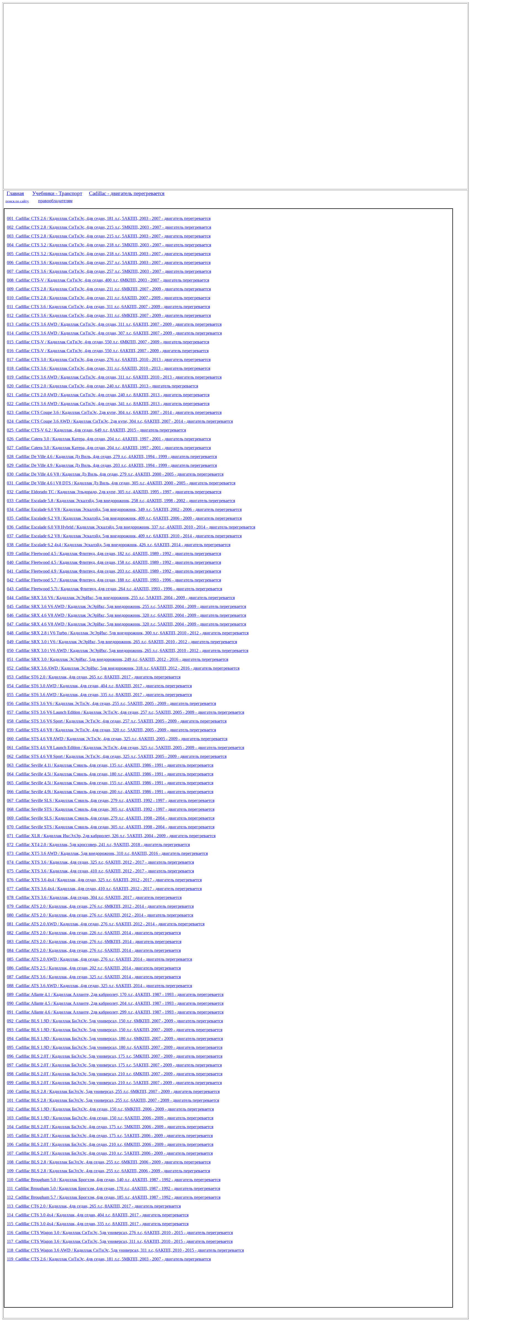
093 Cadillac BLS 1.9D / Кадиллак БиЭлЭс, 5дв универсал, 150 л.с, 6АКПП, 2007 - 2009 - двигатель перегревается (114, 1029)
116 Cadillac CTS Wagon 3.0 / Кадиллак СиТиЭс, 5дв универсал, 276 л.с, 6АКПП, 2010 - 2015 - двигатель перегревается (120, 1232)
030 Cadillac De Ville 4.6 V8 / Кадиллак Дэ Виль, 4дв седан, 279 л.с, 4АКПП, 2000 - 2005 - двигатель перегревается (115, 474)
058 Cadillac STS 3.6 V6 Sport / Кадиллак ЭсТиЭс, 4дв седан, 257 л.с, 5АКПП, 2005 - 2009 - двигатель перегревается (116, 721)
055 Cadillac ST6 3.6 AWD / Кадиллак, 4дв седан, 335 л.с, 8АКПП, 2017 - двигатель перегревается (99, 694)
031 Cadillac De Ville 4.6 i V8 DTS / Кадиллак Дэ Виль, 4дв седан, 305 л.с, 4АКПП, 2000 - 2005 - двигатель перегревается (121, 483)
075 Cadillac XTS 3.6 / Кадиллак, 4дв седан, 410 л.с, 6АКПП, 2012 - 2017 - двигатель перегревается (100, 871)
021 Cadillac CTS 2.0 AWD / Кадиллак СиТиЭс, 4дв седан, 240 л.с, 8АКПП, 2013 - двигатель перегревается (108, 394)
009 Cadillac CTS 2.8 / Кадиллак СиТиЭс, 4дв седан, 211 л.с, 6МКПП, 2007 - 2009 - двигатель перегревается (109, 289)
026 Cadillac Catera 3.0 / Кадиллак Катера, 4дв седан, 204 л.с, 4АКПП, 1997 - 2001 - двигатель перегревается (109, 439)
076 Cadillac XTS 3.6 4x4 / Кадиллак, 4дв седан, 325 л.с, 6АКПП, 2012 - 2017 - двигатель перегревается (104, 879)
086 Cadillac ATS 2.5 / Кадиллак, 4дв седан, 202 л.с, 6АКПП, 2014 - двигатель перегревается (94, 968)
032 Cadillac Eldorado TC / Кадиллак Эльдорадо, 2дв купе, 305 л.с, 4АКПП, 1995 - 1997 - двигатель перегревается (114, 491)
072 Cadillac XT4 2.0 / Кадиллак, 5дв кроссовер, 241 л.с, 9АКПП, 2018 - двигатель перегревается (98, 844)
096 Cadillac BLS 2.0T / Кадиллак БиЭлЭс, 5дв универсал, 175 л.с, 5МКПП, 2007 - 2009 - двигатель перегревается (114, 1056)
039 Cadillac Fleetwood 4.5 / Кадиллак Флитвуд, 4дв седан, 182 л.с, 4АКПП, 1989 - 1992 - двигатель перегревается (114, 553)
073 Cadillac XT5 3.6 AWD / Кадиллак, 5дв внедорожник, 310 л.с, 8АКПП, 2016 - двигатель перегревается (107, 853)
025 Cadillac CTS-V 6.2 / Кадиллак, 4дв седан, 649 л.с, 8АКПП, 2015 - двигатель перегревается (96, 430)
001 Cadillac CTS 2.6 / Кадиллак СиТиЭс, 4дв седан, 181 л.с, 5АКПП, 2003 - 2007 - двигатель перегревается (108, 218)
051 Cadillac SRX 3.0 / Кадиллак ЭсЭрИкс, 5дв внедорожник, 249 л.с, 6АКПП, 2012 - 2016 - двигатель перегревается (117, 659)
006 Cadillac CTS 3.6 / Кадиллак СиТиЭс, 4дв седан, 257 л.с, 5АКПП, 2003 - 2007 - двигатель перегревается (108, 262)
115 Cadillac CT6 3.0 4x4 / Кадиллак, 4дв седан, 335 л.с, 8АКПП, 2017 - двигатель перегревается (97, 1223)
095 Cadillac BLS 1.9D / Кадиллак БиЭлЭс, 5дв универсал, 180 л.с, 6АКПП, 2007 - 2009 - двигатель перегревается (114, 1047)
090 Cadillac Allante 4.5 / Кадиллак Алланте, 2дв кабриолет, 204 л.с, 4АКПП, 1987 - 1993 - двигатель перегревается (115, 1003)
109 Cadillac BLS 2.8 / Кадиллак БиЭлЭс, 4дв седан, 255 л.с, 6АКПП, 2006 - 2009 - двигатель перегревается (108, 1170)
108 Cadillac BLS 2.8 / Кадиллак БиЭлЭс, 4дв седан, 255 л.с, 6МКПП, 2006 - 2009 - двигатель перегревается (108, 1162)
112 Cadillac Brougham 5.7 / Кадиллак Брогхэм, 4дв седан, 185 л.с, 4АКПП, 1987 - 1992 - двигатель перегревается (113, 1197)
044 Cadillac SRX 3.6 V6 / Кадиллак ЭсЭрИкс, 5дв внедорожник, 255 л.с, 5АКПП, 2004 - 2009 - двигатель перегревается (121, 597)
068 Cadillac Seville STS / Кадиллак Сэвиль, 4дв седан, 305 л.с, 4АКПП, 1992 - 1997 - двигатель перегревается (110, 809)
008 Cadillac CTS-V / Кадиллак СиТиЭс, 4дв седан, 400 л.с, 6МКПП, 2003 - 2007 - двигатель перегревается (108, 280)
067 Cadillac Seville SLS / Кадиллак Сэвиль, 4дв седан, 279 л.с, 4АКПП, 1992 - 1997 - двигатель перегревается (110, 800)
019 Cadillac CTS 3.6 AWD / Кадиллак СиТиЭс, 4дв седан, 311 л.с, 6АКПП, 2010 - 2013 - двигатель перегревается (114, 377)
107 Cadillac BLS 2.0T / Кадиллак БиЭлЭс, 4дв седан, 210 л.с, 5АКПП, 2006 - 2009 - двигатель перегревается (110, 1153)
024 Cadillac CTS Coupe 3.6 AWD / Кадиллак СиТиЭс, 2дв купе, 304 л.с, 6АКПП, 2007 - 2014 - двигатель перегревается (120, 421)
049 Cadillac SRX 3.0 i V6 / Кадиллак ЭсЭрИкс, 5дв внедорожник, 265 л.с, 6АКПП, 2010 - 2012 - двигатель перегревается (122, 641)
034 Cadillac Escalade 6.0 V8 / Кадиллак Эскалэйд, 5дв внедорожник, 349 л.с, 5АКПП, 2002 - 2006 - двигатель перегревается (124, 509)
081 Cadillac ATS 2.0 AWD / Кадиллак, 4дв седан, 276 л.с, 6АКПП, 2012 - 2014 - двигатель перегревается (105, 924)
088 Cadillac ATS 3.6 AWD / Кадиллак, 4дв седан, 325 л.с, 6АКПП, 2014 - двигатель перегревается (99, 985)
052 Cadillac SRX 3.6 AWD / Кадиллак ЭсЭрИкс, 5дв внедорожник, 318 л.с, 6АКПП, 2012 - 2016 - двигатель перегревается (123, 668)
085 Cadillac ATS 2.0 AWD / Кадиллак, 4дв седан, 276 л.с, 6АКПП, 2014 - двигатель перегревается (99, 959)
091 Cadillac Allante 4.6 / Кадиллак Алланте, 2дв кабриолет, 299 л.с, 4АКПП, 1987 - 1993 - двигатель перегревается (115, 1012)
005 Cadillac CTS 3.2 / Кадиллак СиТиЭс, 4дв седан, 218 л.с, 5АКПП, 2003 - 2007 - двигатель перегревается (108, 253)
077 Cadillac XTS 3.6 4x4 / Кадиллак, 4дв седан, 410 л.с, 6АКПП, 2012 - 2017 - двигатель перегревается (104, 888)
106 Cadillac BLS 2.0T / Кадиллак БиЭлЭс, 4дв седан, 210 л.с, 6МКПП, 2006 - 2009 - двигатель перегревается (110, 1144)
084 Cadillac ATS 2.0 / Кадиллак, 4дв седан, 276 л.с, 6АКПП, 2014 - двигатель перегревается (94, 950)
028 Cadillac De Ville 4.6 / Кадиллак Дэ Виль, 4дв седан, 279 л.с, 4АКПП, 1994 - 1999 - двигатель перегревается (112, 456)
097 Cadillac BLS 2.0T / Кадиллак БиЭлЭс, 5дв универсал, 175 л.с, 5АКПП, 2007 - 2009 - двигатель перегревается (114, 1065)
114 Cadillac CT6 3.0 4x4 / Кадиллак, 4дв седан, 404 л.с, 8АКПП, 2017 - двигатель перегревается (97, 1215)
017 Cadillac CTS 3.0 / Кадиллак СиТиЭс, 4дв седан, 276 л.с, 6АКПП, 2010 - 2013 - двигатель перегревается (108, 359)
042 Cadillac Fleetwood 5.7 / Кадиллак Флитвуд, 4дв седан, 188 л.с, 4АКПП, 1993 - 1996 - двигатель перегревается (114, 580)
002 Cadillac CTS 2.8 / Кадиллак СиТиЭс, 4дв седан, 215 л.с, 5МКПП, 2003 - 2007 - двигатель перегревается (109, 227)
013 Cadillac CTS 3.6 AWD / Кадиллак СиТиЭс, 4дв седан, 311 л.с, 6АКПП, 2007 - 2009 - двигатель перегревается (114, 324)
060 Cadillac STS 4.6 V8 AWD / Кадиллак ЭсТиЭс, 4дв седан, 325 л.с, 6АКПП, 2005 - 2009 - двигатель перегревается (117, 738)
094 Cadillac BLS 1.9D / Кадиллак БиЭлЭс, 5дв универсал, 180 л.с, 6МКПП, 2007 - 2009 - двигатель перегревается (115, 1038)
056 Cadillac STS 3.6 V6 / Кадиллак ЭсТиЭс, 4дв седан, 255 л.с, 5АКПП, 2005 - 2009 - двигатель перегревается (111, 703)
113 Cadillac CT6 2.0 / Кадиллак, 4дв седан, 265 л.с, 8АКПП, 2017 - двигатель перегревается (94, 1206)
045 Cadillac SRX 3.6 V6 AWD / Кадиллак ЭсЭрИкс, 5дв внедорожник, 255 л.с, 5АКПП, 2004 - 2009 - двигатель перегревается (126, 606)
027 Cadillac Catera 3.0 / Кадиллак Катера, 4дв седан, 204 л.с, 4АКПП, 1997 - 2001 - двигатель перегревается (109, 447)
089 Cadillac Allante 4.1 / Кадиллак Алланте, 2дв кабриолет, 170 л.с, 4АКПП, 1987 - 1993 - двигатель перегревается (115, 994)
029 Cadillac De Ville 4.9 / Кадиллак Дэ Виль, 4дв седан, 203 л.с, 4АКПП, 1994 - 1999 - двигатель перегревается (112, 465)
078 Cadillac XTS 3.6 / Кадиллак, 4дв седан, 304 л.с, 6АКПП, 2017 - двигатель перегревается (94, 897)
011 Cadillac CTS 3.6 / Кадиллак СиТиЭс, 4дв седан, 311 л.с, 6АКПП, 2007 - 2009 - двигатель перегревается (108, 306)
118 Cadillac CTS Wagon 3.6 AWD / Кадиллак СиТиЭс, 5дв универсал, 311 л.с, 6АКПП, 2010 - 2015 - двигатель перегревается (125, 1250)
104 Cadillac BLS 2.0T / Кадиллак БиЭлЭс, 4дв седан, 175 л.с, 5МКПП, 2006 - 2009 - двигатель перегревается (110, 1126)
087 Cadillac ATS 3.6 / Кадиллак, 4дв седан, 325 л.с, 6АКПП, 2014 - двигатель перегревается (94, 976)
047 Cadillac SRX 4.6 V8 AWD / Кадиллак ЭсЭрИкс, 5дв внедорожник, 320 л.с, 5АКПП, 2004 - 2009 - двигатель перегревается (126, 624)
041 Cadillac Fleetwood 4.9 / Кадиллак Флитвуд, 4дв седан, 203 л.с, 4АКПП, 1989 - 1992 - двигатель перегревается (114, 571)
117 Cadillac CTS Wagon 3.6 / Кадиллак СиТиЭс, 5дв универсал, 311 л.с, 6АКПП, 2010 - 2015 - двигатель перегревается (120, 1241)
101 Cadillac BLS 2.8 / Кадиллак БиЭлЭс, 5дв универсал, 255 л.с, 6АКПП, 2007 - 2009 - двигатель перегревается (113, 1100)
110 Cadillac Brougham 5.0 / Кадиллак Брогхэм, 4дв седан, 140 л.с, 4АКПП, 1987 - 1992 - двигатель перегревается (113, 1179)
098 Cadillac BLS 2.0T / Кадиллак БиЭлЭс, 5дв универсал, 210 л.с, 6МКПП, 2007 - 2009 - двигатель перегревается (114, 1073)
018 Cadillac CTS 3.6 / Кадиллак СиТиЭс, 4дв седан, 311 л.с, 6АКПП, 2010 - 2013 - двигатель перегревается (108, 368)
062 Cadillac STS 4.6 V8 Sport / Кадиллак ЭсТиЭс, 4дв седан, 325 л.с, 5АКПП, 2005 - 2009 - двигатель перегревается (116, 756)
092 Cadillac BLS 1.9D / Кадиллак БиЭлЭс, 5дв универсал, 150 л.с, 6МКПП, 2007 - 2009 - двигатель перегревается (115, 1021)
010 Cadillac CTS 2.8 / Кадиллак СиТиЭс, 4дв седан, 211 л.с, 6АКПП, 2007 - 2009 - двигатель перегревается (108, 297)
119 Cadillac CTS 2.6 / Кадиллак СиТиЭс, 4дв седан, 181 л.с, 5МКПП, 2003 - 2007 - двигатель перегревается (109, 1259)
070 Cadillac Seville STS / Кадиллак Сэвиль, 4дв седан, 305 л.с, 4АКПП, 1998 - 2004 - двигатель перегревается (110, 827)
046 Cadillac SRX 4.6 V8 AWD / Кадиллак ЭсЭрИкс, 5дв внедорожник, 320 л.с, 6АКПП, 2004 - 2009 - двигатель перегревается (126, 615)
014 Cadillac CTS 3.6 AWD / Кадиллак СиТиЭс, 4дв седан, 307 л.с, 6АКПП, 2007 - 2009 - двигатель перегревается (114, 333)
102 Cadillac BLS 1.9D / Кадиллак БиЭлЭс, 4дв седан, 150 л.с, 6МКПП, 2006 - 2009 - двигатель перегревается (110, 1109)
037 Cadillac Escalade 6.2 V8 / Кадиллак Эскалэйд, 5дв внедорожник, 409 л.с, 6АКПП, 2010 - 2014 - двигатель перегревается (124, 536)
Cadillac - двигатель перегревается (126, 193)
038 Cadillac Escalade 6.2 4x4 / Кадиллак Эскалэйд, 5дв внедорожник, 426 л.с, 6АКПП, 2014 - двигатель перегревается (118, 544)
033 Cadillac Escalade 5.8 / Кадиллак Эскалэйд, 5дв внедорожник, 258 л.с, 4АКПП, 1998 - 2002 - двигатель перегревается (121, 500)
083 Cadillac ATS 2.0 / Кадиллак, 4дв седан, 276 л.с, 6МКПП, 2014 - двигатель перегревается (94, 941)
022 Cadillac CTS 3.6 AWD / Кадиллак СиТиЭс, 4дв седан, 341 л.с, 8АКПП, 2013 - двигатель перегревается (108, 403)
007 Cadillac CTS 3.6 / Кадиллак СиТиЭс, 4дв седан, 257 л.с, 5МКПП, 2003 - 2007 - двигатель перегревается (109, 271)
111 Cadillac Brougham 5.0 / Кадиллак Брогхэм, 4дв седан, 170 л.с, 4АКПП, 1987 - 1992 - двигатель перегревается (113, 1188)
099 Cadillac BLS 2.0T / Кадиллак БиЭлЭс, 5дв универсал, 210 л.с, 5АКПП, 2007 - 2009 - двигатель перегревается (114, 1082)
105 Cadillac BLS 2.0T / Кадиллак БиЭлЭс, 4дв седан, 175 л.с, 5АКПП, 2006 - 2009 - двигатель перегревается (110, 1135)
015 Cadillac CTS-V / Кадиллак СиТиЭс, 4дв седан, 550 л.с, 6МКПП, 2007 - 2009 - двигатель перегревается (108, 342)
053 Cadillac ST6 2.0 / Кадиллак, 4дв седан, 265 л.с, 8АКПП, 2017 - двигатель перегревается (93, 677)
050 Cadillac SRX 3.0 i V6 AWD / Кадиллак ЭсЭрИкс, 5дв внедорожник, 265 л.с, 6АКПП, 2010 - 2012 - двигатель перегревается (127, 650)
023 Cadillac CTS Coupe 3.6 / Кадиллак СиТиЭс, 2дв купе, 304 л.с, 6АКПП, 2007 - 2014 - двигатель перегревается (114, 412)
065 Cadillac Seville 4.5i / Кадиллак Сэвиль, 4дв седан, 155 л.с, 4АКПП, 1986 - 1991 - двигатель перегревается (110, 782)
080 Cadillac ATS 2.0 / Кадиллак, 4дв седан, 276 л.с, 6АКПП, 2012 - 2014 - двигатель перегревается (100, 915)
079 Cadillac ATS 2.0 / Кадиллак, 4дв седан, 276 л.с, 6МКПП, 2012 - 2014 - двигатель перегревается (100, 906)
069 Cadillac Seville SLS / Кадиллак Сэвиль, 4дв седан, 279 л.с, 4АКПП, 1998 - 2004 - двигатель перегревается (110, 818)
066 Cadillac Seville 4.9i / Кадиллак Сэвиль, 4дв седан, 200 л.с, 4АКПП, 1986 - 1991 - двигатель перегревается (110, 791)
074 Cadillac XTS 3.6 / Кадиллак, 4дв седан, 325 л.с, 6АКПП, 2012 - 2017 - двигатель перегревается (100, 862)
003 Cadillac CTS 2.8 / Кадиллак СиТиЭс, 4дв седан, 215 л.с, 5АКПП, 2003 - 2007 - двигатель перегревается (108, 236)
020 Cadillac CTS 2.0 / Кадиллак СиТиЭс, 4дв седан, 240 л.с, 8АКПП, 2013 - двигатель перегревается (102, 386)
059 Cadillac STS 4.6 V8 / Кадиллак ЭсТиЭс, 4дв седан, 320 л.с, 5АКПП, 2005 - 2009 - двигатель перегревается (111, 730)
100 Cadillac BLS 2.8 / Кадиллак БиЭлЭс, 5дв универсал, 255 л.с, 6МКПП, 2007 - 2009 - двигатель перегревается (113, 1091)
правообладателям (55, 200)
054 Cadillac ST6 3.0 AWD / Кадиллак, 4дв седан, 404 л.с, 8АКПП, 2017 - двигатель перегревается (99, 685)
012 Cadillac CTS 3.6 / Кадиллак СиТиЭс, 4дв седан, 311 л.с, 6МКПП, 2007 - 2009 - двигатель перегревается (109, 315)
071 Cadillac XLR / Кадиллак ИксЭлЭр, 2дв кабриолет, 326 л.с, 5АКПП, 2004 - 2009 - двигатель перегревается (111, 835)
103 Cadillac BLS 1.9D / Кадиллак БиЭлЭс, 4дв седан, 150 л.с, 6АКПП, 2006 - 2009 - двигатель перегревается (110, 1118)
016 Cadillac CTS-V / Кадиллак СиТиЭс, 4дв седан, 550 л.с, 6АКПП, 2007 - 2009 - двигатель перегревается (108, 350)
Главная (15, 193)
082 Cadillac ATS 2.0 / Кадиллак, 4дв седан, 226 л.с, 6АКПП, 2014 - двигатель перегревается (94, 932)
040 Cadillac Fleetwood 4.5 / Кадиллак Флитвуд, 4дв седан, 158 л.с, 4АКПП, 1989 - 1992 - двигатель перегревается (114, 562)
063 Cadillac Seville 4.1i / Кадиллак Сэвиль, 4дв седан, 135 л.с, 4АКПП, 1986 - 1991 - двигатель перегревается (110, 765)
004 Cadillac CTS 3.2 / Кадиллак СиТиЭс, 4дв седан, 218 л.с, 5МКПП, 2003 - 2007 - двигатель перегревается (109, 245)
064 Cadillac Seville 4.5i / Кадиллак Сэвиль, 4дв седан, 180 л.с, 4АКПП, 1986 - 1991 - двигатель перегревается (110, 774)
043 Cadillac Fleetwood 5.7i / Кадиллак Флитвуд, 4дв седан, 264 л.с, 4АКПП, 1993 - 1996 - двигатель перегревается (114, 588)
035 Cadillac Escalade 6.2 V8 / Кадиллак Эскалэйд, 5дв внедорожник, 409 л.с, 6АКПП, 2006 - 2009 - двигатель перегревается (124, 518)
